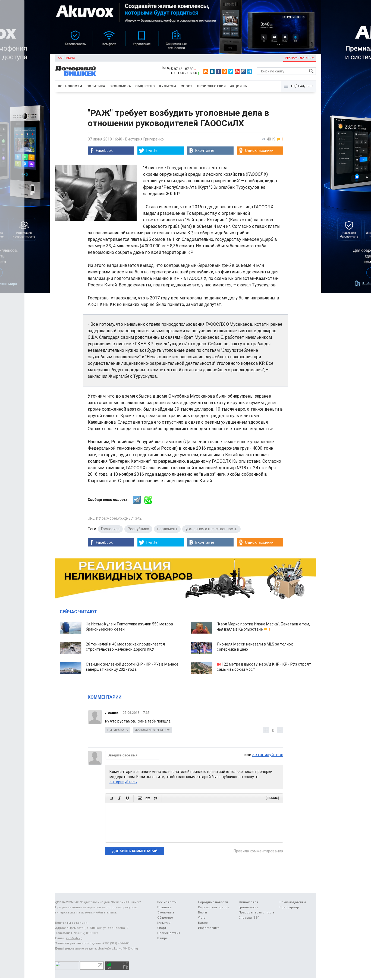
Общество (145, 86)
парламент (167, 529)
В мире (162, 938)
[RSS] (205, 71)
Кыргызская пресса (213, 907)
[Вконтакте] (212, 71)
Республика (138, 529)
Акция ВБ (238, 86)
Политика (95, 86)
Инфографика (208, 928)
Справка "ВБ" (249, 917)
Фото (202, 917)
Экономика (120, 86)
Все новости (70, 86)
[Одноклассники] (224, 71)
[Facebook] (218, 71)
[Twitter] (230, 71)
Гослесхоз (110, 529)
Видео (203, 923)
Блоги (202, 912)
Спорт (187, 86)
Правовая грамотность (257, 912)
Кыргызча (66, 58)
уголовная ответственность (211, 529)
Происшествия (211, 86)
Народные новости (213, 902)
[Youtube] (237, 71)
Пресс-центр (289, 907)
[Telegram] (249, 71)
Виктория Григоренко (144, 139)
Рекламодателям (299, 58)
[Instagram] (243, 71)
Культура (167, 86)
